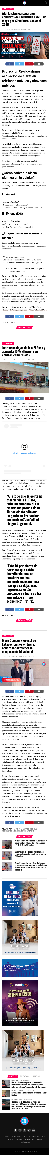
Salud (43, 1136)
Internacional (16, 1136)
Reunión (31, 831)
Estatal (10, 1139)
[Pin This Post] (29, 63)
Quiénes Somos (25, 1142)
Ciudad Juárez (23, 829)
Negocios (40, 1139)
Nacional (6, 1136)
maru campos (20, 831)
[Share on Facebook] (9, 63)
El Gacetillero (29, 1139)
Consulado (7, 831)
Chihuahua (19, 1139)
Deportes (35, 1136)
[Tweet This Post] (19, 63)
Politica (27, 1136)
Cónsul (34, 829)
